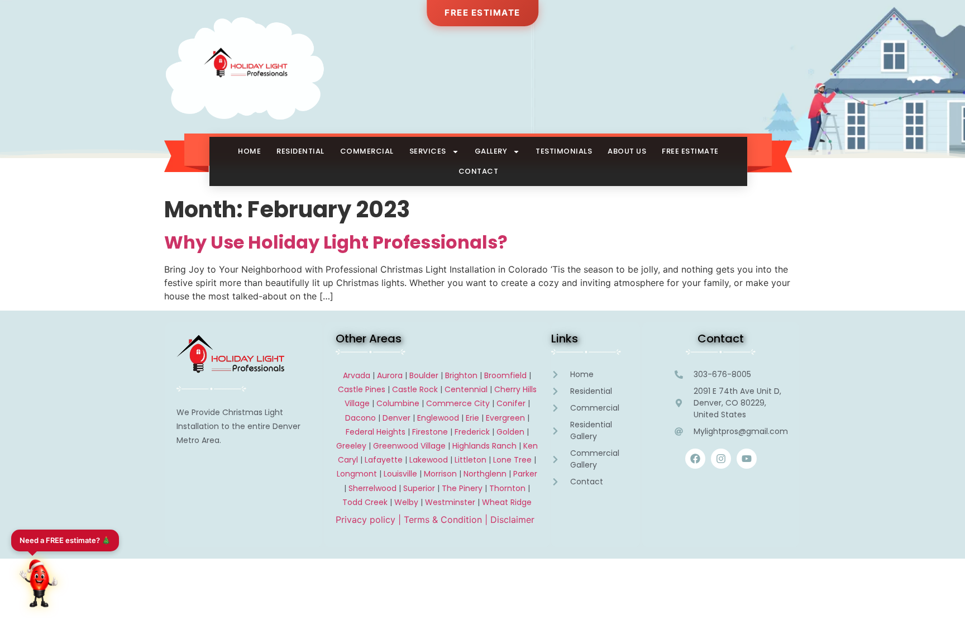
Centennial (466, 389)
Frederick (472, 431)
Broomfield (505, 375)
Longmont (357, 473)
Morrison (440, 473)
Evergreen (505, 417)
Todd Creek (365, 502)
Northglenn (485, 473)
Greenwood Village (409, 445)
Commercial (367, 151)
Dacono (360, 417)
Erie (472, 417)
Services (427, 151)
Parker (525, 473)
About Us (627, 151)
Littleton (470, 459)
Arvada (356, 375)
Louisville (400, 473)
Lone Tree (512, 459)
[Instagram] (721, 459)
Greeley (351, 445)
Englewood (438, 417)
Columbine (397, 403)
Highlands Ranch (484, 445)
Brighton (461, 375)
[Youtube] (747, 459)
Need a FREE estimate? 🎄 (65, 540)
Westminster (450, 502)
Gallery (491, 151)
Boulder (423, 375)
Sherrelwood (372, 488)
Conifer (511, 403)
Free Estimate (690, 151)
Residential (300, 151)
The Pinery (462, 488)
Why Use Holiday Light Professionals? (336, 242)
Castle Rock (415, 389)
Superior (419, 488)
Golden (510, 431)
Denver (396, 417)
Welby (406, 502)
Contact (478, 171)
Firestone (430, 431)
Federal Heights (375, 431)
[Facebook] (695, 459)
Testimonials (564, 151)
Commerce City (458, 403)
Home (249, 151)
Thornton (507, 488)
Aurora (390, 375)
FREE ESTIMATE (482, 12)
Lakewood (428, 459)
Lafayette (384, 459)
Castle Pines (361, 389)
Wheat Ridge (507, 502)
